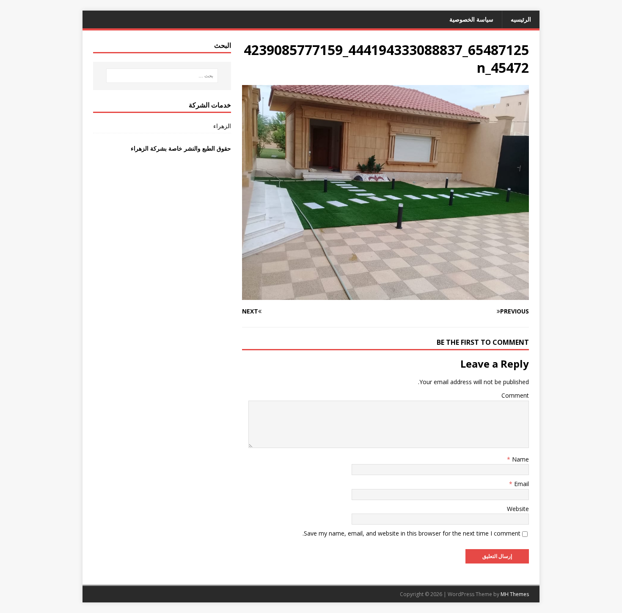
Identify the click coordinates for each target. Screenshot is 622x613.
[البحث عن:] (162, 76)
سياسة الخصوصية (471, 19)
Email (520, 484)
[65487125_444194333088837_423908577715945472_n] (385, 295)
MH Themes (515, 594)
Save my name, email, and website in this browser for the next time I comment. (411, 533)
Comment (515, 395)
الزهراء (222, 126)
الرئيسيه (521, 19)
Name (519, 459)
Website (518, 509)
